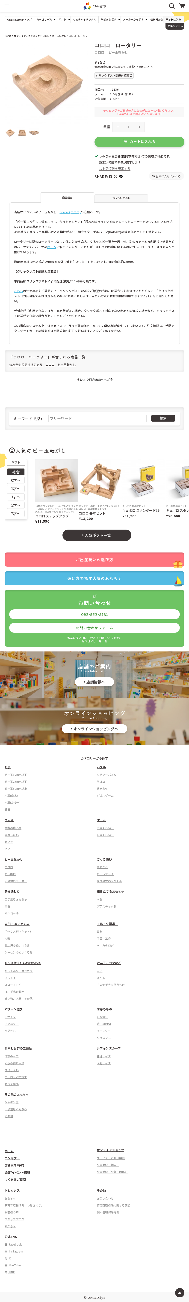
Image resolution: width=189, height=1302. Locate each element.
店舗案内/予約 (14, 1165)
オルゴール (12, 913)
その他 (9, 1116)
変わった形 (12, 835)
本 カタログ (105, 945)
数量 (106, 126)
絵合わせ (102, 788)
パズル (101, 767)
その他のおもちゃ (17, 1094)
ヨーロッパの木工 (16, 1077)
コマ (99, 971)
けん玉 (101, 978)
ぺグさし (10, 1031)
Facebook (15, 1244)
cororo (64, 212)
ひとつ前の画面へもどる (96, 379)
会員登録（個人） (108, 1165)
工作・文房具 (107, 924)
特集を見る (174, 26)
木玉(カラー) (13, 802)
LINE (11, 1272)
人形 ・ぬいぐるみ (17, 924)
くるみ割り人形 (14, 1063)
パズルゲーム (105, 795)
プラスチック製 (106, 906)
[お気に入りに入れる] (10, 47)
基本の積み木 (13, 828)
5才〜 (16, 505)
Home (8, 35)
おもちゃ (10, 1198)
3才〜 (16, 497)
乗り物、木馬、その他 (19, 998)
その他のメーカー (16, 881)
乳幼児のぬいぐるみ (17, 945)
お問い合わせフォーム (94, 627)
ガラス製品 (12, 1084)
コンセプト (12, 1158)
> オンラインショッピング (26, 35)
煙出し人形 (12, 1070)
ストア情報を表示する (114, 168)
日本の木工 (12, 1056)
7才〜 (16, 513)
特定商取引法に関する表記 (113, 1205)
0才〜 (16, 480)
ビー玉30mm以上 (16, 788)
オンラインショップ (110, 1150)
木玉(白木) (11, 795)
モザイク (10, 1017)
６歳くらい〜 (105, 835)
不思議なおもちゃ (16, 1109)
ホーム (51, 247)
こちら (18, 291)
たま (8, 767)
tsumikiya (96, 1297)
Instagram (15, 1251)
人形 (7, 938)
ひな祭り (102, 1017)
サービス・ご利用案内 (111, 1158)
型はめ (101, 782)
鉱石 (7, 809)
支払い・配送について (141, 66)
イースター (104, 1031)
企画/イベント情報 (17, 1172)
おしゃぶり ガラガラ (19, 971)
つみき (9, 820)
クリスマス (104, 1038)
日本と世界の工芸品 (18, 1048)
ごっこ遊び (104, 859)
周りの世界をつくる (109, 881)
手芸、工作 (104, 938)
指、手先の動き (14, 991)
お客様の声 (12, 1212)
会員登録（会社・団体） (112, 1172)
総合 (16, 472)
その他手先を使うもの (111, 985)
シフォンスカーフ (109, 1048)
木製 (99, 899)
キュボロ (10, 874)
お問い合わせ (105, 1198)
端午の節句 (104, 1024)
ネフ (7, 849)
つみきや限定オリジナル (26, 364)
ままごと (102, 867)
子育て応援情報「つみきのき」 (24, 1205)
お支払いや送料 (121, 198)
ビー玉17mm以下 (16, 775)
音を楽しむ (12, 891)
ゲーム (101, 820)
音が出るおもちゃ (16, 899)
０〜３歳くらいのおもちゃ (23, 963)
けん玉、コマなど (109, 963)
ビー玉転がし (59, 35)
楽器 (7, 906)
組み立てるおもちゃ (110, 891)
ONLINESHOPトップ (19, 19)
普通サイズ (104, 1056)
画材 (99, 931)
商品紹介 (67, 197)
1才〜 (16, 488)
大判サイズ (104, 1063)
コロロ (46, 35)
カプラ (9, 842)
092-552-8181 (94, 614)
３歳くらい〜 (105, 828)
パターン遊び (14, 1009)
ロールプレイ (105, 874)
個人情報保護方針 (108, 1212)
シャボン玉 (12, 1102)
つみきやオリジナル (84, 19)
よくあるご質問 (15, 1179)
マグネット (12, 1024)
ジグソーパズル (106, 775)
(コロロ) (75, 212)
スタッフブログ (14, 1219)
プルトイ (10, 978)
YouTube (14, 1265)
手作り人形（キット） (19, 931)
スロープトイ (13, 985)
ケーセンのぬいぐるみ (19, 952)
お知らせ (10, 1226)
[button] (7, 6)
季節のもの (104, 1009)
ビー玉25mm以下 (16, 782)
